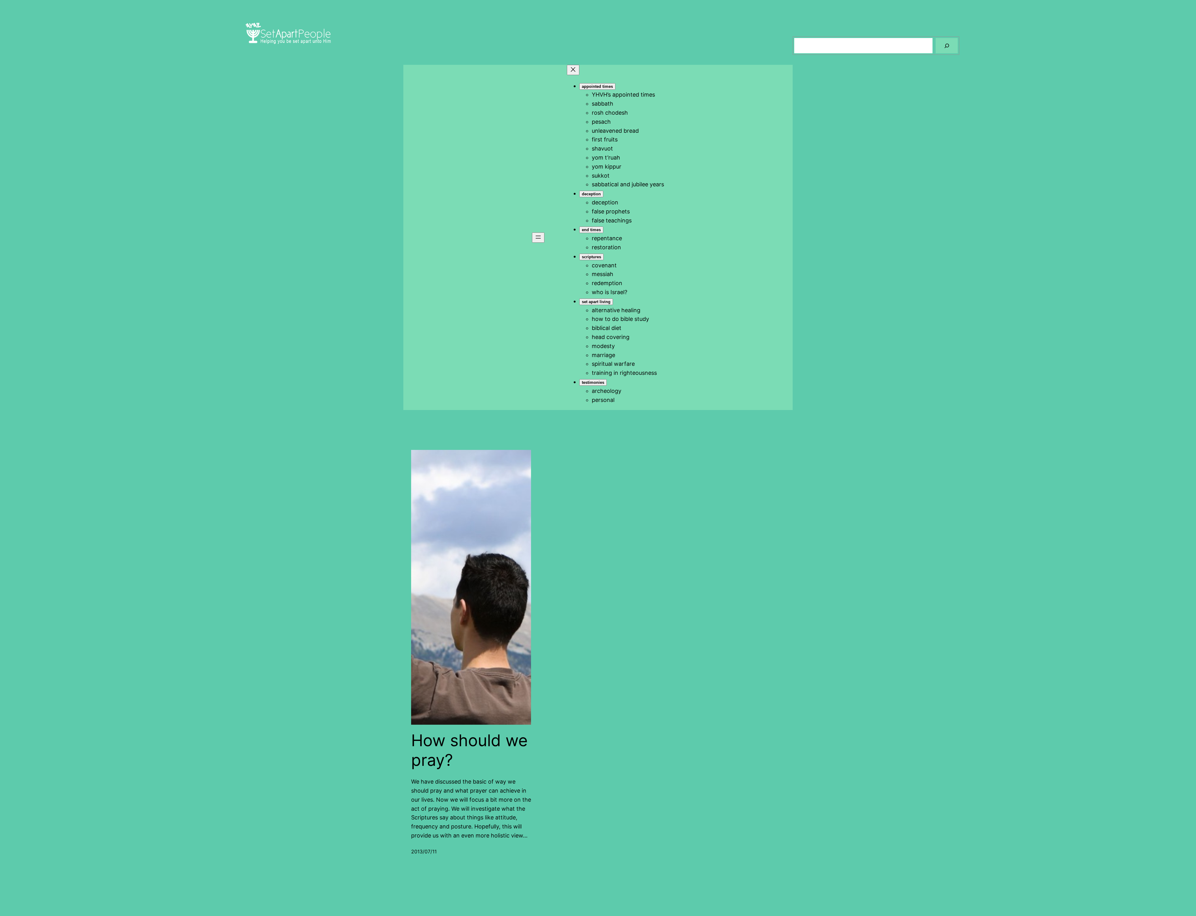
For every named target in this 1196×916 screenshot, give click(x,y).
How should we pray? (469, 750)
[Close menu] (573, 70)
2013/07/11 (424, 851)
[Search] (947, 45)
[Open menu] (538, 237)
